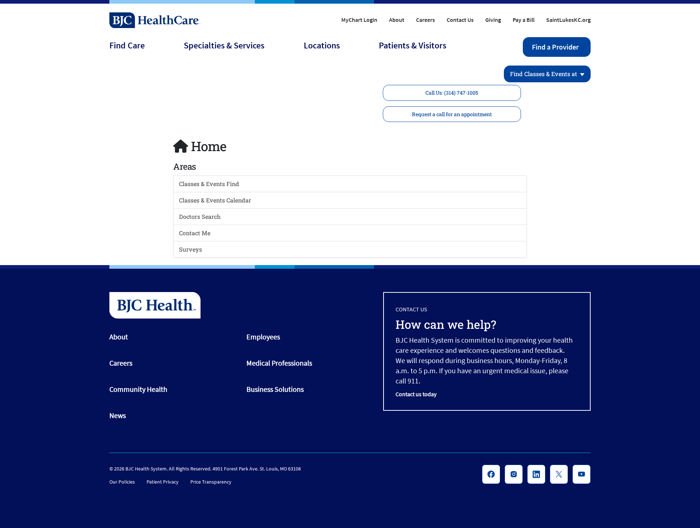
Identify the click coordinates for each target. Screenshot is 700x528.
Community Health (138, 389)
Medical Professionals (279, 362)
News (117, 415)
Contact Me (194, 233)
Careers (425, 19)
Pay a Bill (523, 19)
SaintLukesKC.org (568, 19)
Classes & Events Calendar (215, 200)
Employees (263, 336)
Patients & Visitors (412, 45)
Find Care (127, 45)
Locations (322, 45)
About (396, 19)
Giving (493, 19)
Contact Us (460, 19)
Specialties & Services (224, 45)
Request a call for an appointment (452, 114)
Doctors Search (200, 216)
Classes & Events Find (209, 184)
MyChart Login (359, 19)
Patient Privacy (163, 481)
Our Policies (122, 481)
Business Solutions (275, 389)
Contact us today (416, 394)
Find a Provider (555, 46)
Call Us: (451, 92)
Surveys (190, 249)
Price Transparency (211, 481)
